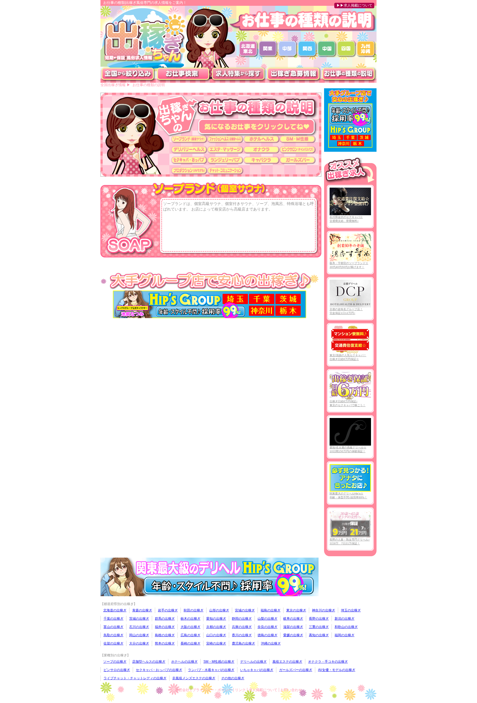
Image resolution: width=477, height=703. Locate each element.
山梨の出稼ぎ (267, 619)
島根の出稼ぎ (165, 635)
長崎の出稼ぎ (190, 643)
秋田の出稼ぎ (193, 610)
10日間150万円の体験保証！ (348, 449)
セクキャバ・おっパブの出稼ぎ (159, 670)
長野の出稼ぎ (319, 619)
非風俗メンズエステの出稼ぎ (193, 678)
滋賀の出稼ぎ (293, 627)
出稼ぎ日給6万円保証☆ (348, 357)
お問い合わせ (291, 690)
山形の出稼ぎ (219, 610)
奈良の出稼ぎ (267, 627)
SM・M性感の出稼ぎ (218, 662)
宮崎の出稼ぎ (216, 643)
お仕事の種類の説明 (148, 85)
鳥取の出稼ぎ (113, 635)
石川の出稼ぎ (139, 627)
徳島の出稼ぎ (267, 635)
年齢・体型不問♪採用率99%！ (348, 495)
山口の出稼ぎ (216, 635)
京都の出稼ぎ (216, 627)
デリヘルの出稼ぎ (253, 662)
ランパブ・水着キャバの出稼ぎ (211, 670)
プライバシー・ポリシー (212, 690)
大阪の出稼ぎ (190, 627)
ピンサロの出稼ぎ (117, 670)
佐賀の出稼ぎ (113, 643)
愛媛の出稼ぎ (293, 635)
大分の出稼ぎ (139, 643)
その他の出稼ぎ (232, 678)
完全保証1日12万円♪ (346, 311)
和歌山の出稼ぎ (346, 627)
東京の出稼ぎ (296, 610)
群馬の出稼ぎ (165, 619)
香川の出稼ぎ (242, 635)
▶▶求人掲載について (354, 5)
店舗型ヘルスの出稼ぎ (148, 662)
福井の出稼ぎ (165, 627)
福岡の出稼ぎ (344, 635)
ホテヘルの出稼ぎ (184, 662)
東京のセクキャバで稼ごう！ (347, 403)
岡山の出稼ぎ (139, 635)
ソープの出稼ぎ (114, 662)
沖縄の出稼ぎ (271, 643)
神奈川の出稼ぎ (323, 610)
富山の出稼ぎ (113, 627)
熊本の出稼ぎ (165, 643)
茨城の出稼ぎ (139, 619)
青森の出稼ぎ (142, 610)
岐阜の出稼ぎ (293, 619)
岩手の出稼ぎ (168, 610)
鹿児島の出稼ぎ (243, 643)
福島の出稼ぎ (270, 610)
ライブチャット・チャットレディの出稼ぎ (135, 678)
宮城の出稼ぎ (245, 610)
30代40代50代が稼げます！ (349, 265)
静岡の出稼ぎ (242, 619)
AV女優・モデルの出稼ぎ (336, 670)
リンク (240, 690)
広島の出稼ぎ (190, 635)
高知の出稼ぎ (319, 635)
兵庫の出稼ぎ (242, 627)
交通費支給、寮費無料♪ (346, 218)
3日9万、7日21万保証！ (350, 541)
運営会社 (182, 690)
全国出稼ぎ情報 (113, 85)
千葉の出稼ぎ (113, 619)
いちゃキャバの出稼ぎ (256, 670)
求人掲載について (263, 690)
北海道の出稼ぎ (114, 610)
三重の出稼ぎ (319, 627)
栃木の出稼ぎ (190, 619)
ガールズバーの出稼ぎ (295, 670)
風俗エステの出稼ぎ (287, 662)
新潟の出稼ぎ (344, 619)
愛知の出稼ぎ (216, 619)
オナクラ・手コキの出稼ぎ (328, 662)
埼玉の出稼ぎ (351, 610)
